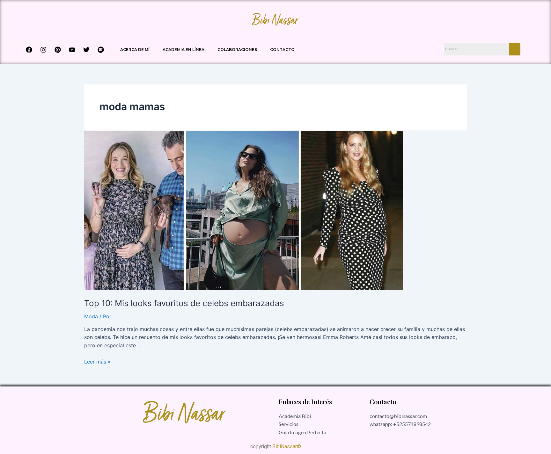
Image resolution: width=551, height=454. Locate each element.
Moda (91, 316)
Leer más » (97, 361)
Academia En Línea (183, 49)
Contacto (282, 49)
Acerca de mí (135, 49)
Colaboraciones (237, 49)
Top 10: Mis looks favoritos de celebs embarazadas (184, 303)
